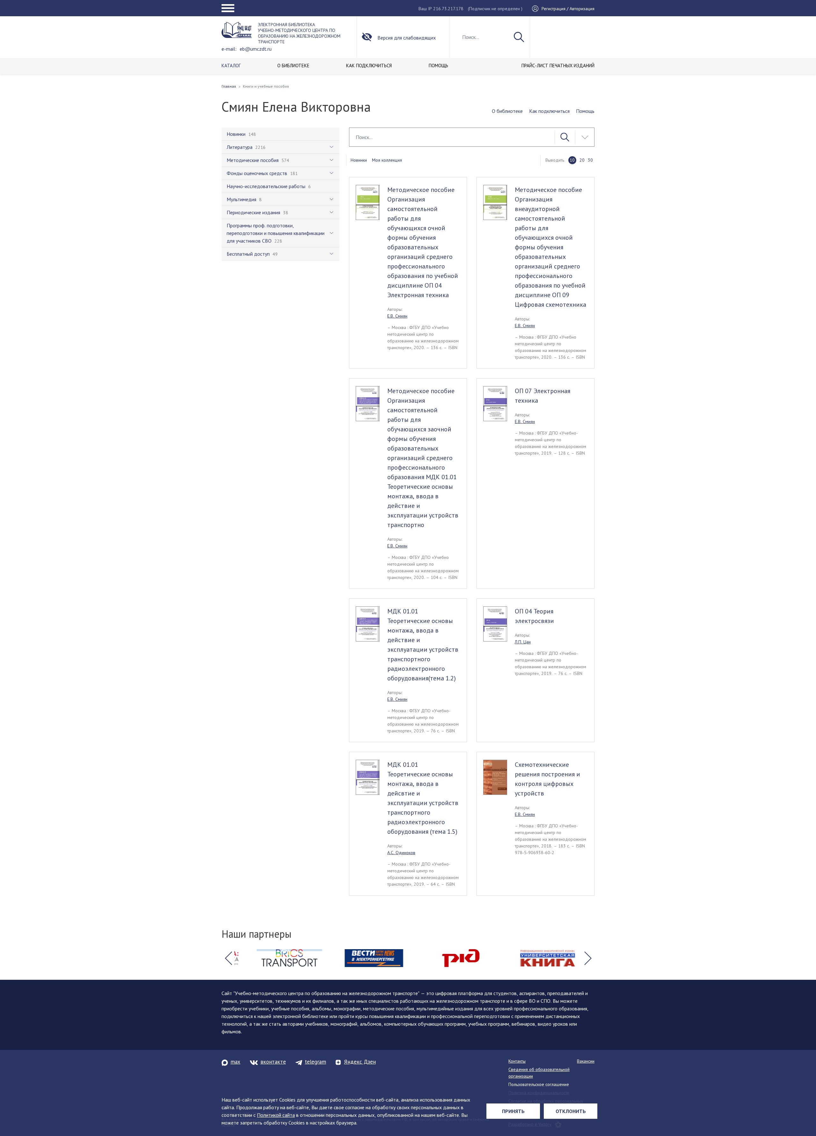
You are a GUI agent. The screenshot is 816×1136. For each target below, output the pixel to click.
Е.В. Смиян (397, 316)
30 (590, 160)
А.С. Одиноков (401, 852)
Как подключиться (549, 111)
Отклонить (571, 1111)
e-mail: (229, 49)
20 (582, 160)
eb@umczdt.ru (256, 49)
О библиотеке (507, 111)
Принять (513, 1111)
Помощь (585, 111)
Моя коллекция (387, 160)
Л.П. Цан (523, 642)
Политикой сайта (276, 1115)
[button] (228, 958)
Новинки (359, 160)
